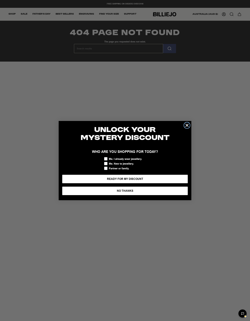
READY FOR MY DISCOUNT (125, 179)
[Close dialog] (187, 125)
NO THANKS (125, 190)
